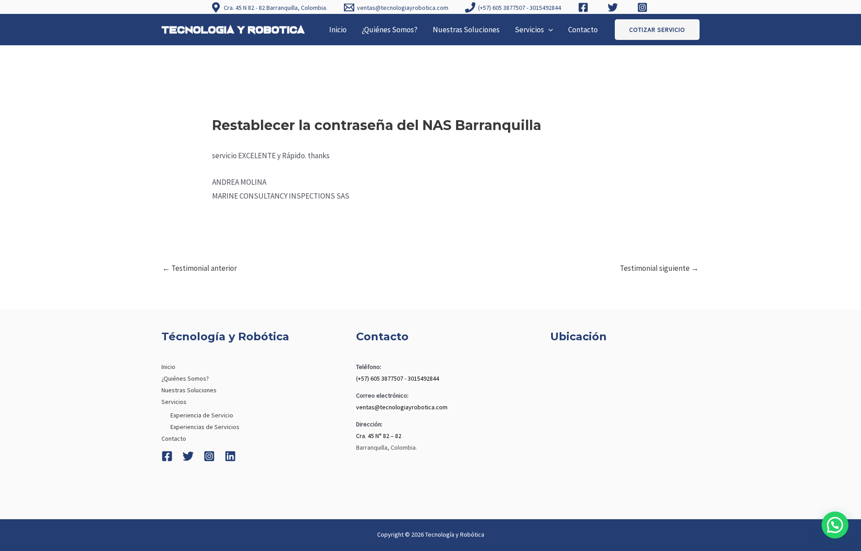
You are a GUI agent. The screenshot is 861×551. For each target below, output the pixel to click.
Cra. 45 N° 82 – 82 (378, 436)
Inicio (338, 30)
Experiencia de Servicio (201, 415)
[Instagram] (209, 456)
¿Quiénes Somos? (389, 30)
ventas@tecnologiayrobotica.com (402, 407)
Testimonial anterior (199, 268)
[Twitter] (188, 456)
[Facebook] (167, 456)
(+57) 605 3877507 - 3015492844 (397, 378)
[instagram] (643, 7)
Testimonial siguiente (659, 268)
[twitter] (614, 7)
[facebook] (584, 7)
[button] (548, 29)
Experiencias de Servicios (204, 427)
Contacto (583, 30)
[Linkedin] (230, 456)
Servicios (529, 30)
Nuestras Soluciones (466, 30)
